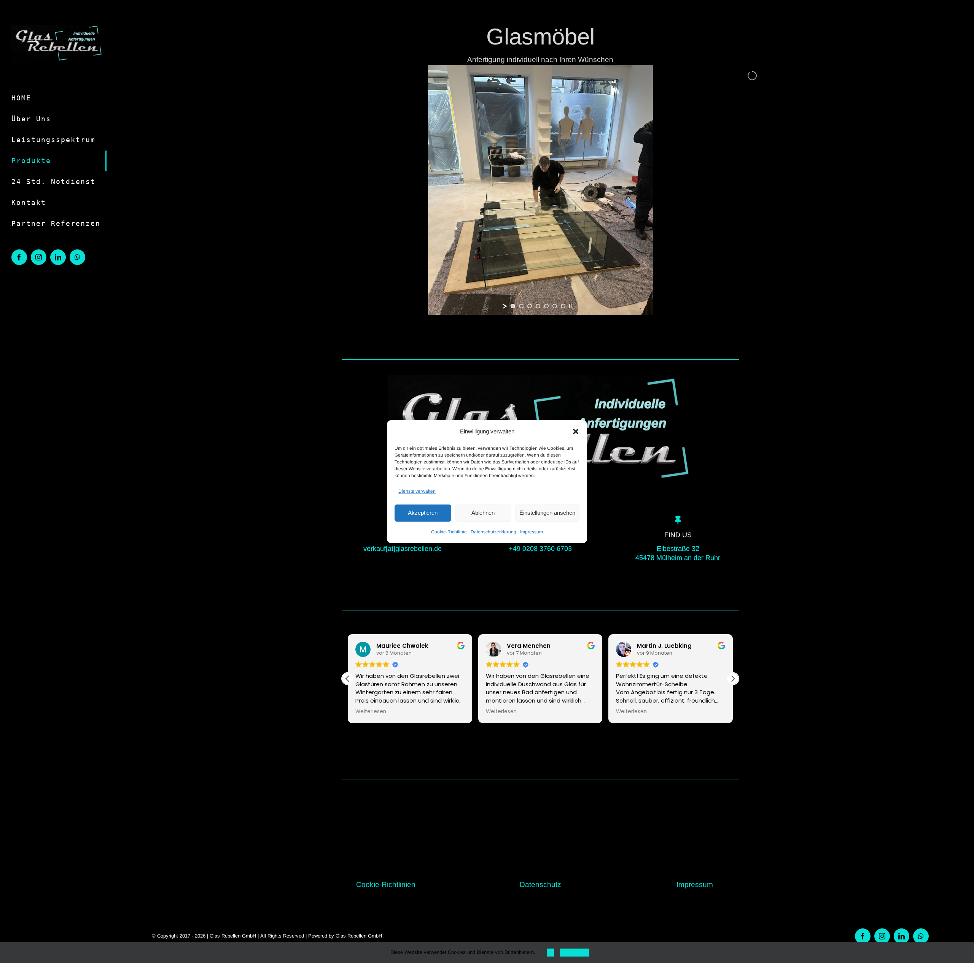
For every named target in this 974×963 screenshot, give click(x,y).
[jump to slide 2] (521, 306)
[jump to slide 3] (529, 306)
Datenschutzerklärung (493, 532)
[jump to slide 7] (563, 306)
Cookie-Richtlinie (449, 532)
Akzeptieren (423, 512)
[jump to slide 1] (513, 306)
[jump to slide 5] (546, 306)
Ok (550, 953)
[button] (575, 431)
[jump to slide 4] (538, 306)
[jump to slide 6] (554, 306)
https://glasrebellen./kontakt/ (532, 868)
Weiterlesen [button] (370, 711)
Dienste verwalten (417, 491)
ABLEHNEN (574, 953)
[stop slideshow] (570, 306)
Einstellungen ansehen (547, 512)
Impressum (531, 532)
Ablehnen (483, 512)
